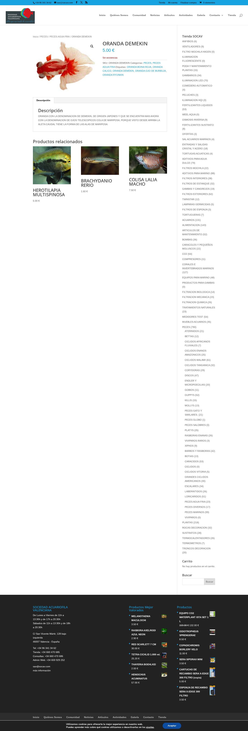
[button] (92, 46)
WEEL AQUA (189, 114)
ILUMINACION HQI (192, 100)
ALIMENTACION (191, 225)
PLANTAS (187, 522)
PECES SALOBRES (195, 425)
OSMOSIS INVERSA (193, 119)
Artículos (169, 15)
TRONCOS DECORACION (196, 548)
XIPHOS (189, 445)
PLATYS (189, 430)
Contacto (215, 15)
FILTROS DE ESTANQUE (195, 183)
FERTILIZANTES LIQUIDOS (197, 105)
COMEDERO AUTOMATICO (197, 85)
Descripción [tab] (43, 100)
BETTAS (189, 336)
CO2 (184, 254)
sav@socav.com (41, 666)
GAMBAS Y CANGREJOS (196, 188)
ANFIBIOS (187, 41)
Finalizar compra (189, 3)
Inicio (102, 15)
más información (42, 670)
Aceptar (172, 725)
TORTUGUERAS (191, 214)
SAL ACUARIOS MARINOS (196, 139)
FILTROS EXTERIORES (195, 194)
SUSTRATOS (189, 533)
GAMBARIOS (189, 75)
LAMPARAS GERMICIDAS (196, 204)
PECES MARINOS (194, 512)
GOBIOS (189, 390)
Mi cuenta (172, 3)
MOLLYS (189, 405)
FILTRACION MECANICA (195, 297)
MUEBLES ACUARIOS (194, 321)
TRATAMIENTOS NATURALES (198, 307)
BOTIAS (189, 456)
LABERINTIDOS (193, 491)
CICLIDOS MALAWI (195, 360)
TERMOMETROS (191, 543)
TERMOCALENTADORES (196, 538)
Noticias (155, 15)
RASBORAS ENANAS (196, 435)
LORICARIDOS (193, 496)
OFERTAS (187, 134)
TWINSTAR (188, 199)
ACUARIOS (188, 220)
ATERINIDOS (192, 331)
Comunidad (139, 15)
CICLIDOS (190, 466)
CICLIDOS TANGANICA (197, 365)
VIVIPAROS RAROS (195, 440)
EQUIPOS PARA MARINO (196, 277)
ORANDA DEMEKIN (123, 70)
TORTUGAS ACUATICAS (195, 153)
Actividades (186, 15)
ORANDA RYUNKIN (113, 75)
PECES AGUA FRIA (60, 36)
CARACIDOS (192, 461)
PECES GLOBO (193, 419)
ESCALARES (192, 486)
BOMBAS (187, 239)
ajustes (150, 727)
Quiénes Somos (119, 15)
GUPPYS (189, 395)
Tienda (162, 3)
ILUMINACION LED (192, 80)
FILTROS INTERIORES (194, 178)
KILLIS (188, 400)
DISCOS (189, 375)
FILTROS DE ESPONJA (194, 209)
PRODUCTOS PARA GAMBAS (198, 282)
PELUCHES (188, 95)
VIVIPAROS (191, 517)
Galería (201, 15)
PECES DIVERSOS (195, 507)
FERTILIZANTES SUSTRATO (198, 125)
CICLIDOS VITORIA (195, 471)
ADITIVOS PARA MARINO (196, 173)
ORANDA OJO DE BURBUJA (150, 70)
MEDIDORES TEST (192, 316)
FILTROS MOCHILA (192, 168)
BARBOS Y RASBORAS (197, 451)
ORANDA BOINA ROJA (139, 67)
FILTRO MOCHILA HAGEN (196, 51)
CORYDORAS (192, 370)
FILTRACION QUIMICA (194, 302)
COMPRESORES (191, 259)
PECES (44, 36)
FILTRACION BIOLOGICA (196, 292)
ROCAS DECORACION (194, 527)
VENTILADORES (191, 46)
